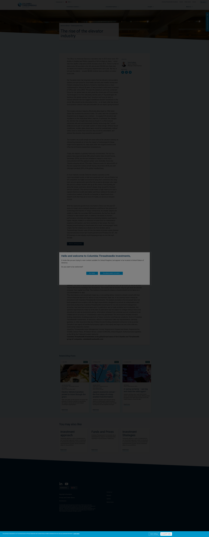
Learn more (76, 533)
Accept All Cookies (166, 534)
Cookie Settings (154, 534)
